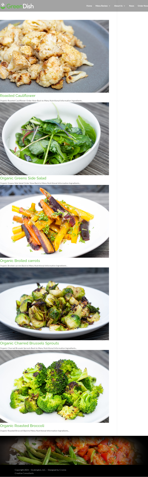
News (131, 6)
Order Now (143, 6)
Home (89, 6)
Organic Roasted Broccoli (22, 425)
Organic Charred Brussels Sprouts (29, 343)
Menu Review (102, 6)
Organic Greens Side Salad (23, 178)
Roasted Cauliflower (17, 95)
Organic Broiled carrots (20, 260)
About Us (118, 6)
